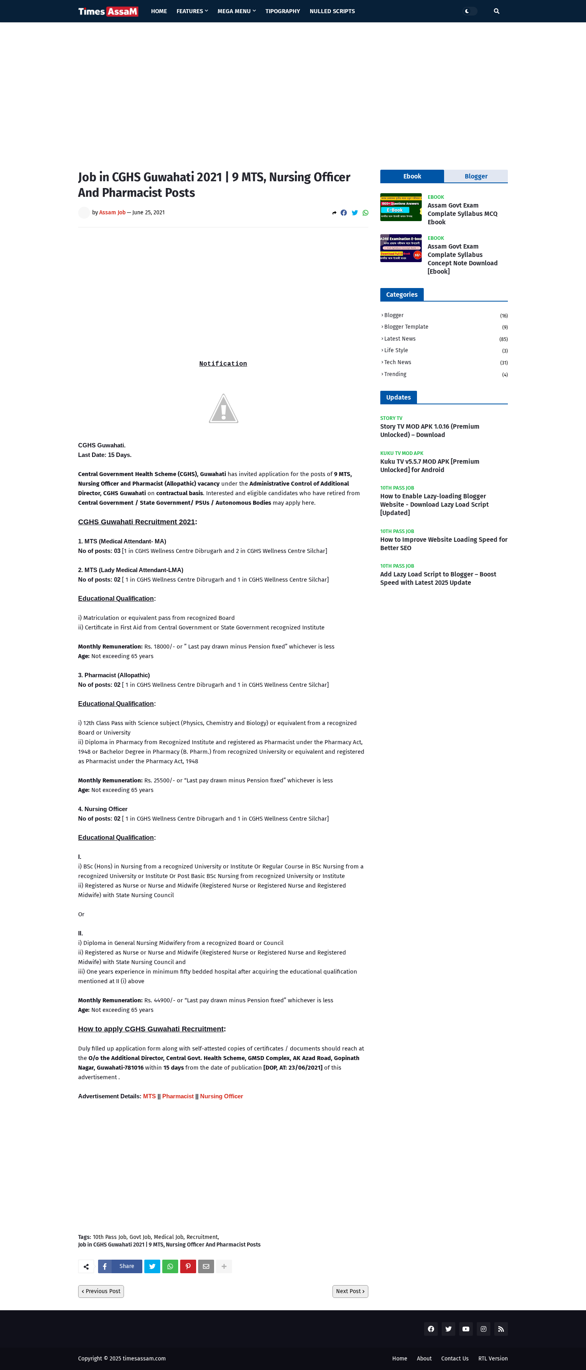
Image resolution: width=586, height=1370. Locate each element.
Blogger (446, 315)
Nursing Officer (221, 1096)
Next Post (348, 1291)
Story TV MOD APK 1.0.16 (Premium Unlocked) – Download (430, 431)
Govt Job (140, 1237)
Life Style (446, 350)
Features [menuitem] (190, 11)
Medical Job (168, 1237)
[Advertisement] (293, 90)
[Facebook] (343, 213)
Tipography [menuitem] (282, 11)
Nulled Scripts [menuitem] (332, 11)
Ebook (412, 176)
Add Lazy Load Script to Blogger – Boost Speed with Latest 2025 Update (438, 578)
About (424, 1358)
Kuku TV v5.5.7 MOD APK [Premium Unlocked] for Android (430, 466)
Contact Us (455, 1358)
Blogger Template (446, 326)
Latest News (446, 338)
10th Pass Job (109, 1237)
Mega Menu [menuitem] (234, 11)
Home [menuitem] (159, 11)
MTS (149, 1096)
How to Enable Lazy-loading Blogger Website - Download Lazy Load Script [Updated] (434, 504)
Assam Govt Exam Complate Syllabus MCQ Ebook (463, 214)
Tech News (446, 362)
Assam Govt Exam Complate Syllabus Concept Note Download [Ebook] (463, 259)
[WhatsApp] (365, 213)
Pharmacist (178, 1096)
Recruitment (202, 1237)
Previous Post (103, 1291)
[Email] (206, 1266)
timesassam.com (144, 1358)
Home (399, 1358)
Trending (446, 374)
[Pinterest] (188, 1266)
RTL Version (493, 1358)
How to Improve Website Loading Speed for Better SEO (443, 544)
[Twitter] (355, 213)
